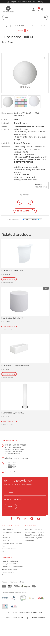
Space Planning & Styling (34, 535)
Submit (9, 507)
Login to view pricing (41, 185)
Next (29, 30)
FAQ (3, 551)
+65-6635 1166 (10, 463)
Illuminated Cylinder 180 (12, 413)
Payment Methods (9, 549)
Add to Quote (8, 279)
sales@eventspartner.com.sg (16, 458)
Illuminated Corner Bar (12, 270)
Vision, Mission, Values (10, 564)
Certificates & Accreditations (12, 566)
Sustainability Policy (9, 569)
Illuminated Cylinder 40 (12, 318)
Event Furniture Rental (33, 529)
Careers (4, 575)
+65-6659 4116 (10, 472)
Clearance (5, 540)
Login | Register (8, 529)
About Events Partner (10, 561)
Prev (20, 30)
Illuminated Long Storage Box (15, 365)
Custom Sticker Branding (34, 532)
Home (7, 26)
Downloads (6, 538)
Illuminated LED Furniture (21, 26)
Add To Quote (22, 211)
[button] (45, 58)
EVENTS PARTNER (34, 612)
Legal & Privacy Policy (35, 618)
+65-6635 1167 (10, 467)
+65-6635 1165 (10, 465)
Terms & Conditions (14, 618)
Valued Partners (8, 572)
